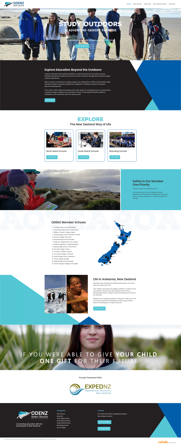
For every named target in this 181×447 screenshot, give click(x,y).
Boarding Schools (62, 425)
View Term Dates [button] (98, 46)
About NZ (147, 4)
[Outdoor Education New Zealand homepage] (21, 4)
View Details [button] (115, 157)
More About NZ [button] (82, 46)
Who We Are (137, 4)
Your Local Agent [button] (104, 422)
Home (129, 4)
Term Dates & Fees (160, 4)
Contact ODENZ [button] (104, 429)
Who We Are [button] (50, 100)
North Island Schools (63, 421)
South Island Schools (63, 423)
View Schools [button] (52, 157)
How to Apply (61, 428)
